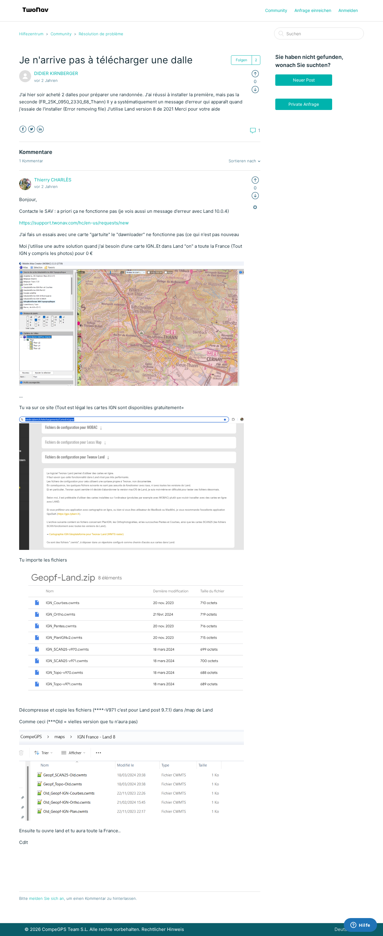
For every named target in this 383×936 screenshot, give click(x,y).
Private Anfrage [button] (303, 104)
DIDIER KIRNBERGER (56, 73)
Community (276, 10)
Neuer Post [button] (304, 79)
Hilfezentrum (31, 33)
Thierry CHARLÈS (53, 180)
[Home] (35, 13)
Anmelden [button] (348, 10)
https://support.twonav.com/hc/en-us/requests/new (74, 223)
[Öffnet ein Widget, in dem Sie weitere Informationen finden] (360, 925)
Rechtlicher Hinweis (163, 929)
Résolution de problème (101, 33)
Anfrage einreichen (312, 10)
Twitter (31, 129)
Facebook (23, 129)
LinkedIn (40, 129)
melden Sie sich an (46, 898)
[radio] (255, 73)
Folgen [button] (241, 60)
